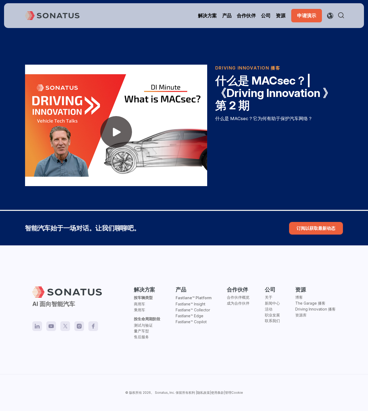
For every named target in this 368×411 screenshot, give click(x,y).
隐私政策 (203, 393)
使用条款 (217, 393)
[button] (342, 15)
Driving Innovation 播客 (247, 68)
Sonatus (161, 393)
